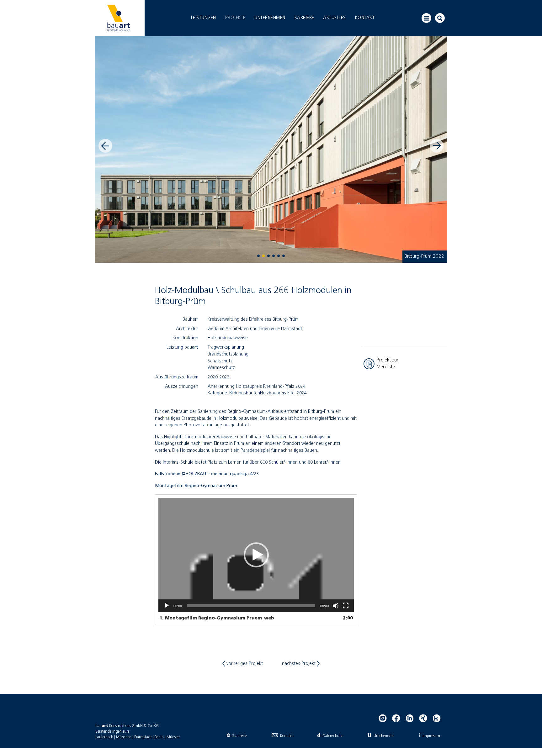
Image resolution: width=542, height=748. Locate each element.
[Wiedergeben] (166, 606)
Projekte (235, 18)
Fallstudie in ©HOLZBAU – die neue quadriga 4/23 (207, 474)
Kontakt (365, 18)
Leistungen (203, 18)
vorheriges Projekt (244, 663)
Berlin (159, 737)
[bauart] (118, 18)
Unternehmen (269, 18)
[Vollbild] (346, 606)
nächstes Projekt (299, 663)
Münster (173, 737)
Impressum (431, 736)
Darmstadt (143, 737)
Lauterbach (104, 737)
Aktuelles (334, 18)
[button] (256, 554)
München (123, 737)
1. (216, 618)
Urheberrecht (384, 736)
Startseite (239, 736)
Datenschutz (332, 736)
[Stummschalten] (335, 606)
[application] (256, 555)
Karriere (304, 18)
